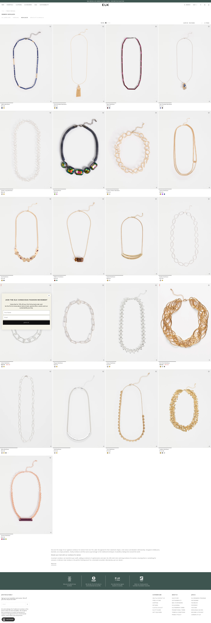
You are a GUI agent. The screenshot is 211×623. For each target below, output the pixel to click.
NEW (3, 4)
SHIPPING (155, 603)
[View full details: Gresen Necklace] (26, 495)
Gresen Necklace (5, 535)
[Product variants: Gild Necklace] (104, 446)
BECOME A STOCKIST (197, 612)
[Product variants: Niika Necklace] (51, 446)
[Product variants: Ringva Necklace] (104, 360)
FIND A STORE (157, 600)
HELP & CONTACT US (159, 598)
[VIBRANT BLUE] (2, 107)
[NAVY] (56, 107)
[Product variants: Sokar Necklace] (51, 360)
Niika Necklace (5, 449)
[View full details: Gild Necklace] (79, 408)
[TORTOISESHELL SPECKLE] (54, 280)
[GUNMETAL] (164, 366)
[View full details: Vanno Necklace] (184, 150)
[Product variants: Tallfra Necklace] (51, 101)
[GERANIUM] (2, 539)
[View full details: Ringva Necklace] (79, 322)
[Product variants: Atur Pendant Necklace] (209, 101)
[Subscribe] (27, 604)
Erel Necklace (4, 276)
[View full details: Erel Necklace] (26, 236)
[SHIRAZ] (107, 107)
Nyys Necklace (111, 104)
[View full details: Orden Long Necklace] (26, 150)
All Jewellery (6, 17)
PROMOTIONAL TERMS (178, 610)
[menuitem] (3, 4)
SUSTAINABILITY (176, 600)
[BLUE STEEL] (109, 107)
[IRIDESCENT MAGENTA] (56, 194)
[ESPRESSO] (162, 107)
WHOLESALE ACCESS (197, 610)
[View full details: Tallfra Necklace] (26, 63)
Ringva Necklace (58, 363)
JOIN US (26, 322)
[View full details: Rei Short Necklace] (184, 322)
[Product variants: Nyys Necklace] (157, 101)
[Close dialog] (49, 295)
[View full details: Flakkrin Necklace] (79, 236)
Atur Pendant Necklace (165, 104)
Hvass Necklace (111, 363)
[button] (51, 26)
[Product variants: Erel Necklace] (51, 274)
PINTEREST (194, 605)
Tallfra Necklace (5, 104)
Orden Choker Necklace (113, 190)
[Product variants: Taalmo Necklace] (209, 446)
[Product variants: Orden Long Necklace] (51, 188)
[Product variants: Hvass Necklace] (157, 360)
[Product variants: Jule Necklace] (104, 188)
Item (109, 23)
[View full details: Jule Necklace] (79, 150)
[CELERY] (6, 539)
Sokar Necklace (5, 363)
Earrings (16, 17)
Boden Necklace (163, 276)
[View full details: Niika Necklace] (26, 408)
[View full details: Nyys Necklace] (132, 63)
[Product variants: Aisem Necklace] (157, 274)
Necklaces (24, 17)
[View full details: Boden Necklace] (184, 236)
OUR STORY (175, 598)
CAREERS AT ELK (196, 614)
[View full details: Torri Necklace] (132, 408)
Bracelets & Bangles (37, 17)
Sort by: (185, 23)
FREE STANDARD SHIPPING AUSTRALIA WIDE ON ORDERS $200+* (105, 1)
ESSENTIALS (10, 4)
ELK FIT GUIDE (157, 610)
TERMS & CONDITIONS (178, 612)
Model (103, 23)
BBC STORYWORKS (177, 603)
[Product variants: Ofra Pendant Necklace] (104, 101)
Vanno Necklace (163, 190)
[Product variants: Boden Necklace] (209, 274)
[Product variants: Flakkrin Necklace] (104, 274)
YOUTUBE (194, 607)
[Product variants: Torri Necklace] (157, 446)
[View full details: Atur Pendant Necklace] (184, 63)
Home (3, 11)
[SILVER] (2, 194)
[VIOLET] (162, 194)
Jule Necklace (57, 190)
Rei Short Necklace (164, 363)
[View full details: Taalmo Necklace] (184, 408)
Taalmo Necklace (164, 449)
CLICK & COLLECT (158, 607)
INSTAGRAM (194, 600)
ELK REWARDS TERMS (178, 607)
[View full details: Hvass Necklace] (132, 322)
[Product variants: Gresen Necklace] (51, 533)
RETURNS (155, 605)
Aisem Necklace (111, 276)
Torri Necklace (110, 449)
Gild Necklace (57, 449)
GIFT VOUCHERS (157, 612)
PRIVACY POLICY (176, 614)
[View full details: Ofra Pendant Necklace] (79, 63)
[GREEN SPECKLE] (56, 280)
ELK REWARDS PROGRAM (198, 598)
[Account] (204, 5)
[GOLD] (4, 107)
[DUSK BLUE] (160, 107)
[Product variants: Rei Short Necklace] (209, 360)
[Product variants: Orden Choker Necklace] (157, 188)
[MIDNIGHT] (164, 194)
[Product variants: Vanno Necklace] (209, 188)
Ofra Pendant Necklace (60, 104)
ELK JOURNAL (176, 605)
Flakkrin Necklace (58, 276)
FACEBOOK (194, 603)
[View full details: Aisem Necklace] (132, 236)
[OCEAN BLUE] (4, 539)
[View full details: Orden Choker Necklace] (132, 150)
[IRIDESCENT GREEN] (54, 194)
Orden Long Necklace (7, 190)
